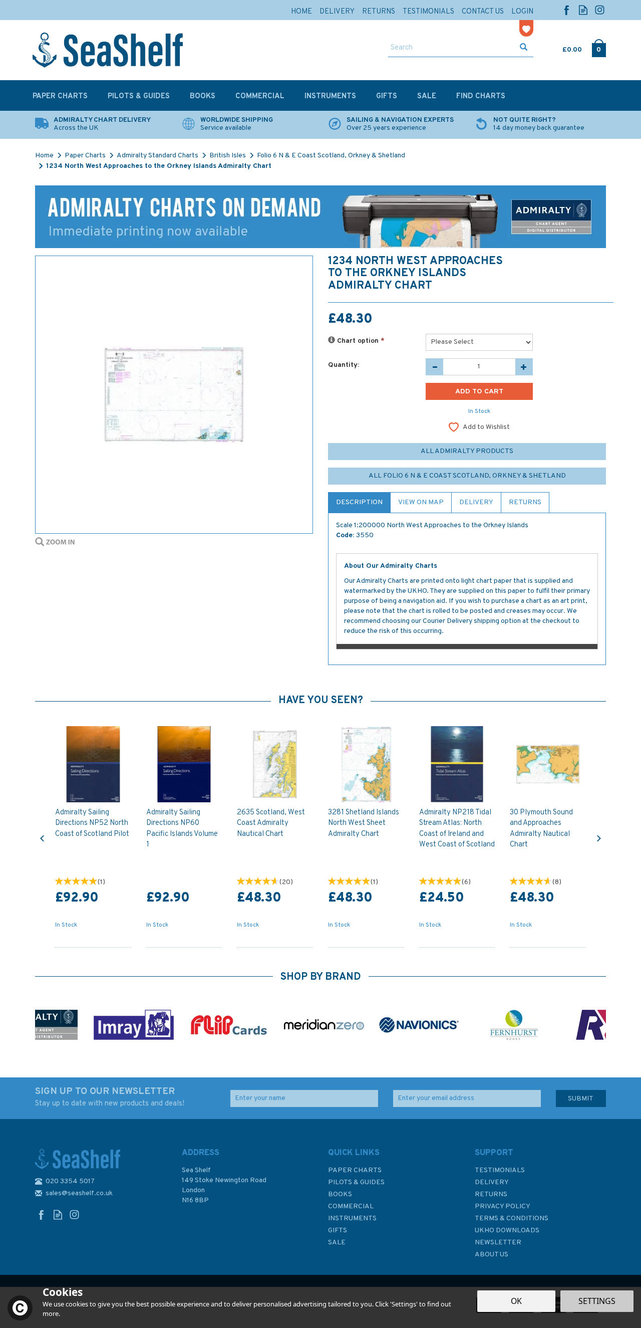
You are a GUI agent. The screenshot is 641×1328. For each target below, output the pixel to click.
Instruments (352, 1218)
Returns (525, 502)
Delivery (476, 502)
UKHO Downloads (507, 1230)
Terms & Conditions (511, 1218)
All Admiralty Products (467, 451)
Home (301, 12)
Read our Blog (583, 10)
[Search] (523, 48)
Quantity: (343, 365)
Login (522, 12)
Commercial (351, 1206)
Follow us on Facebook (566, 10)
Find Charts (480, 96)
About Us (491, 1254)
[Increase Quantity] (524, 366)
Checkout (598, 47)
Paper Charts (355, 1170)
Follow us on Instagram (599, 10)
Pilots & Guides (356, 1182)
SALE (337, 1242)
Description (359, 502)
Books (340, 1194)
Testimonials (500, 1170)
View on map (421, 502)
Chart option (360, 341)
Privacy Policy (502, 1206)
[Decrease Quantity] (434, 366)
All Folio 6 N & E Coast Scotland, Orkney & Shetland (467, 476)
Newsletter (498, 1242)
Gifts (337, 1230)
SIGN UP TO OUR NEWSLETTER (109, 1097)
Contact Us (483, 12)
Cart (563, 47)
